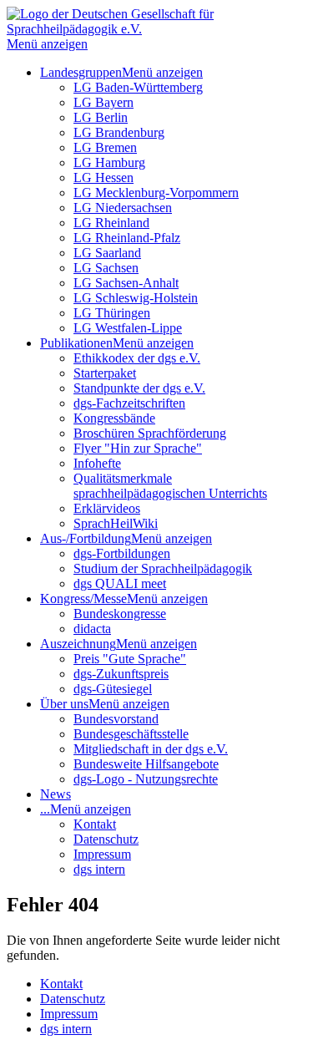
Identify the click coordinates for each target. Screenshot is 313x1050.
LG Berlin (100, 117)
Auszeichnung (78, 644)
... (45, 809)
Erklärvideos (106, 508)
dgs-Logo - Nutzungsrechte (145, 779)
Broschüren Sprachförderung (149, 433)
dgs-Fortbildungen (121, 553)
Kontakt (94, 824)
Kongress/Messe (83, 598)
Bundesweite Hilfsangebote (146, 764)
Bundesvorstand (116, 719)
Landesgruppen (81, 72)
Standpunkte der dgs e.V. (139, 388)
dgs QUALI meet (119, 583)
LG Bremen (105, 147)
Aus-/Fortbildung (85, 538)
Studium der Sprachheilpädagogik (162, 568)
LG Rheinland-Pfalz (126, 238)
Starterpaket (104, 373)
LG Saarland (107, 253)
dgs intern (99, 869)
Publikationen (76, 343)
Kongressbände (114, 418)
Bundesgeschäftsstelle (131, 734)
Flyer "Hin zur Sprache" (137, 448)
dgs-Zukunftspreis (121, 674)
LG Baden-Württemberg (138, 87)
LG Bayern (103, 102)
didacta (92, 628)
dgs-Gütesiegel (112, 689)
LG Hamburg (109, 162)
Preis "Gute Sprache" (129, 659)
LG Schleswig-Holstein (135, 298)
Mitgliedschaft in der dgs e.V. (150, 749)
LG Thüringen (111, 313)
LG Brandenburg (118, 132)
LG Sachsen (106, 268)
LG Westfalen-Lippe (127, 328)
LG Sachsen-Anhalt (126, 283)
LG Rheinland (111, 223)
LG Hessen (103, 177)
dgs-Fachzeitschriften (129, 403)
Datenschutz (106, 839)
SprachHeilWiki (115, 523)
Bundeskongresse (119, 613)
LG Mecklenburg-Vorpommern (156, 192)
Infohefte (97, 463)
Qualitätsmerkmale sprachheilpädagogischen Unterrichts (170, 485)
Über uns (64, 704)
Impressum (102, 854)
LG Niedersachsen (122, 207)
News (55, 794)
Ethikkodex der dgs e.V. (136, 358)
